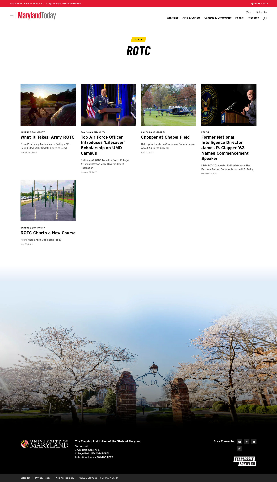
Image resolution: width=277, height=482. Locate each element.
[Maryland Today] (37, 16)
